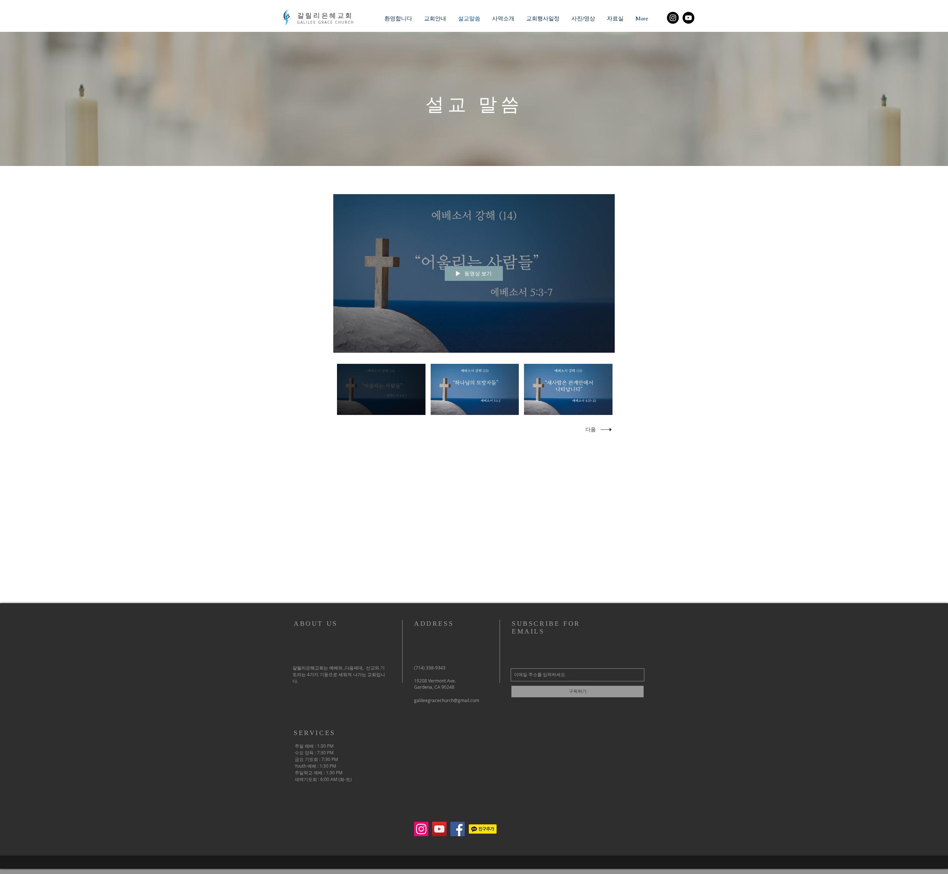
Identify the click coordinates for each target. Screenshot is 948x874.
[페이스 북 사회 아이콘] (457, 829)
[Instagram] (673, 18)
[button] (435, 18)
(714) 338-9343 (429, 668)
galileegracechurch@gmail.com (446, 700)
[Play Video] (381, 389)
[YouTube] (688, 18)
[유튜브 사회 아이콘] (439, 829)
